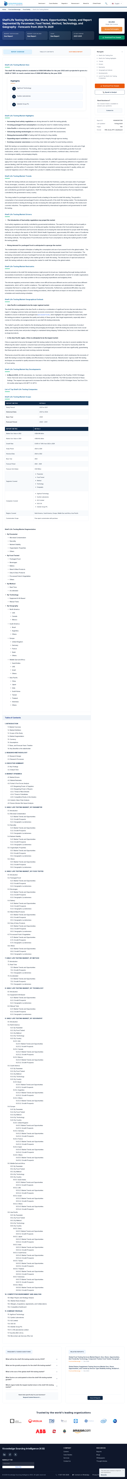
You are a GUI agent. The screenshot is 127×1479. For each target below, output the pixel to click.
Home (4, 9)
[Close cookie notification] (123, 1470)
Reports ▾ (64, 3)
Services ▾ (41, 3)
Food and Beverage (14, 9)
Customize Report (76, 52)
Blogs (98, 1455)
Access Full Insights (112, 29)
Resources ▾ (75, 3)
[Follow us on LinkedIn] (4, 1455)
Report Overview (17, 52)
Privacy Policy (97, 1475)
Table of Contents (47, 52)
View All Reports (95, 1398)
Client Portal (97, 3)
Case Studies (53, 3)
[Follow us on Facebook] (10, 1455)
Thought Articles (101, 1461)
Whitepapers (100, 1458)
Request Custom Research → (32, 1397)
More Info (104, 1475)
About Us (86, 3)
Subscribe (18, 1467)
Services (66, 1458)
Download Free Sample (111, 86)
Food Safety (26, 9)
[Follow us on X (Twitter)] (15, 1455)
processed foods (44, 315)
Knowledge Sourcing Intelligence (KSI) (23, 1448)
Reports (99, 1451)
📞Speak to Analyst (110, 92)
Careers (66, 1451)
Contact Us (109, 110)
